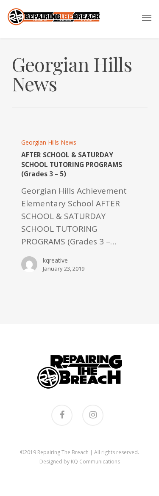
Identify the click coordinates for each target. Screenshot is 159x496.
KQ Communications (95, 461)
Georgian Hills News (48, 142)
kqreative (55, 260)
